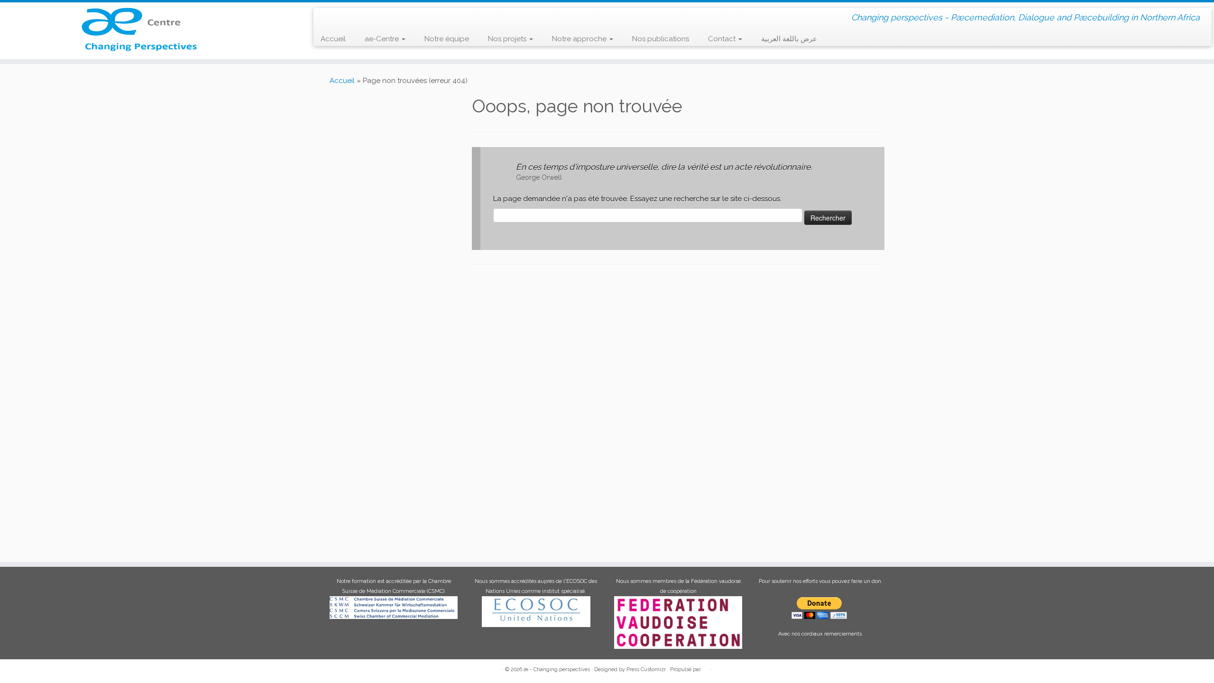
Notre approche (580, 39)
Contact (722, 39)
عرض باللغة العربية (789, 39)
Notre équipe (446, 39)
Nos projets (508, 39)
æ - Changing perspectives (557, 669)
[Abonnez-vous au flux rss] (327, 17)
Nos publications (660, 39)
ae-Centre (383, 39)
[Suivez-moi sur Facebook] (355, 16)
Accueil (333, 39)
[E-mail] (341, 16)
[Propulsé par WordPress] (705, 668)
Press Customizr (646, 669)
